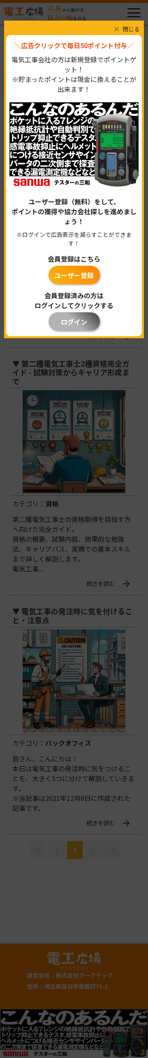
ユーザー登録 (74, 275)
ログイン (74, 322)
